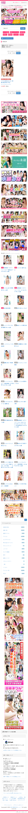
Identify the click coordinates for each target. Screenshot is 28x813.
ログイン (25, 2)
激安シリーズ (13, 558)
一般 (13, 564)
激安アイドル (13, 533)
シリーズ (13, 548)
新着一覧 (13, 530)
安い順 (9, 53)
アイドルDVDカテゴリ (8, 38)
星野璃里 (10, 34)
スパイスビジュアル (6, 84)
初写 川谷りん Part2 (22, 308)
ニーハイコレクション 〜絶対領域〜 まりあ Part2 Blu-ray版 (20, 464)
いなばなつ (16, 34)
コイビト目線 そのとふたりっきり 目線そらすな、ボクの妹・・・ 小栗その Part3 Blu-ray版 (7, 465)
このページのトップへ (22, 811)
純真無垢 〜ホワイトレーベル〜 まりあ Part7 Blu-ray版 (20, 289)
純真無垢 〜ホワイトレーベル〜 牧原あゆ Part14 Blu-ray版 (7, 269)
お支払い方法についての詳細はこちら (12, 750)
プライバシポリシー (18, 805)
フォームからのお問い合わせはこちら (12, 793)
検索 (23, 28)
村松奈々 (5, 34)
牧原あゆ (22, 34)
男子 (13, 555)
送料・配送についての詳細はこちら (12, 776)
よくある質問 (13, 798)
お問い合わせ (13, 800)
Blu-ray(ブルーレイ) (13, 542)
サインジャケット (13, 545)
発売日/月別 (13, 527)
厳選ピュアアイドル (14, 32)
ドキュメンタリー (13, 561)
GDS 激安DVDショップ (16, 807)
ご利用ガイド (6, 797)
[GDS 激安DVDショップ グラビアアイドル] (3, 2)
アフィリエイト (8, 805)
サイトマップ (21, 800)
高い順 (14, 53)
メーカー (13, 567)
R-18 (13, 573)
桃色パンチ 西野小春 (22, 325)
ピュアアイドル (13, 539)
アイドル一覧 (13, 570)
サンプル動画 (6, 32)
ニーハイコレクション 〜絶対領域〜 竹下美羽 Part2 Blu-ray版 (7, 383)
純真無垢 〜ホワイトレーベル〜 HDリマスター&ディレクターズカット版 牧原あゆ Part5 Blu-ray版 (20, 423)
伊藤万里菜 (22, 32)
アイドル (13, 536)
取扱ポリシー (14, 797)
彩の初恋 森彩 (7, 308)
